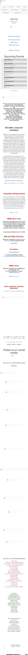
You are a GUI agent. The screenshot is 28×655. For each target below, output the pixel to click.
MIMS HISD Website (14, 36)
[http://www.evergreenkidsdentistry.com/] (14, 399)
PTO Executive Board (14, 40)
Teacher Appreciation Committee (12, 196)
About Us (11, 7)
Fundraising (4, 9)
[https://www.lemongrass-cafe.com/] (14, 531)
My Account (17, 12)
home (4, 0)
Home (4, 7)
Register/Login (14, 21)
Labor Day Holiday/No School (11, 65)
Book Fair (7, 75)
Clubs (25, 7)
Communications (14, 9)
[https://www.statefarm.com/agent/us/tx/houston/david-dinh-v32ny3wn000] (14, 502)
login (1, 0)
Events (18, 7)
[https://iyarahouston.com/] (14, 458)
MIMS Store (6, 12)
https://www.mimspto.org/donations (14, 180)
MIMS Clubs (14, 42)
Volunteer (24, 9)
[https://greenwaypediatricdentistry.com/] (14, 436)
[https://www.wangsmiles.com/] (14, 472)
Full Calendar (14, 90)
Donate (14, 23)
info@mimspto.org (14, 50)
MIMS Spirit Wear (14, 45)
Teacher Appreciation (9, 69)
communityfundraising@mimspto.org (14, 256)
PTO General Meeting (9, 61)
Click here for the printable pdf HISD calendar (14, 291)
